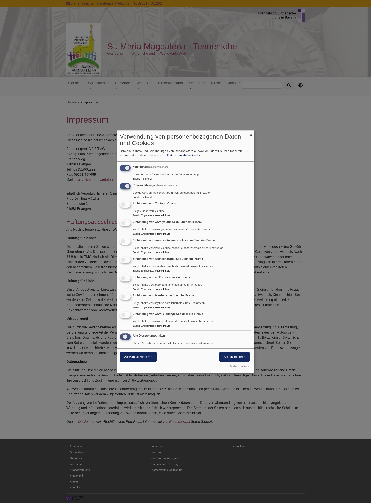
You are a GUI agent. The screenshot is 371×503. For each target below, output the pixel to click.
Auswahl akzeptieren (138, 356)
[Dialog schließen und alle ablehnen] (251, 133)
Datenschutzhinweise (181, 155)
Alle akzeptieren (234, 356)
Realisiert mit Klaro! (239, 366)
